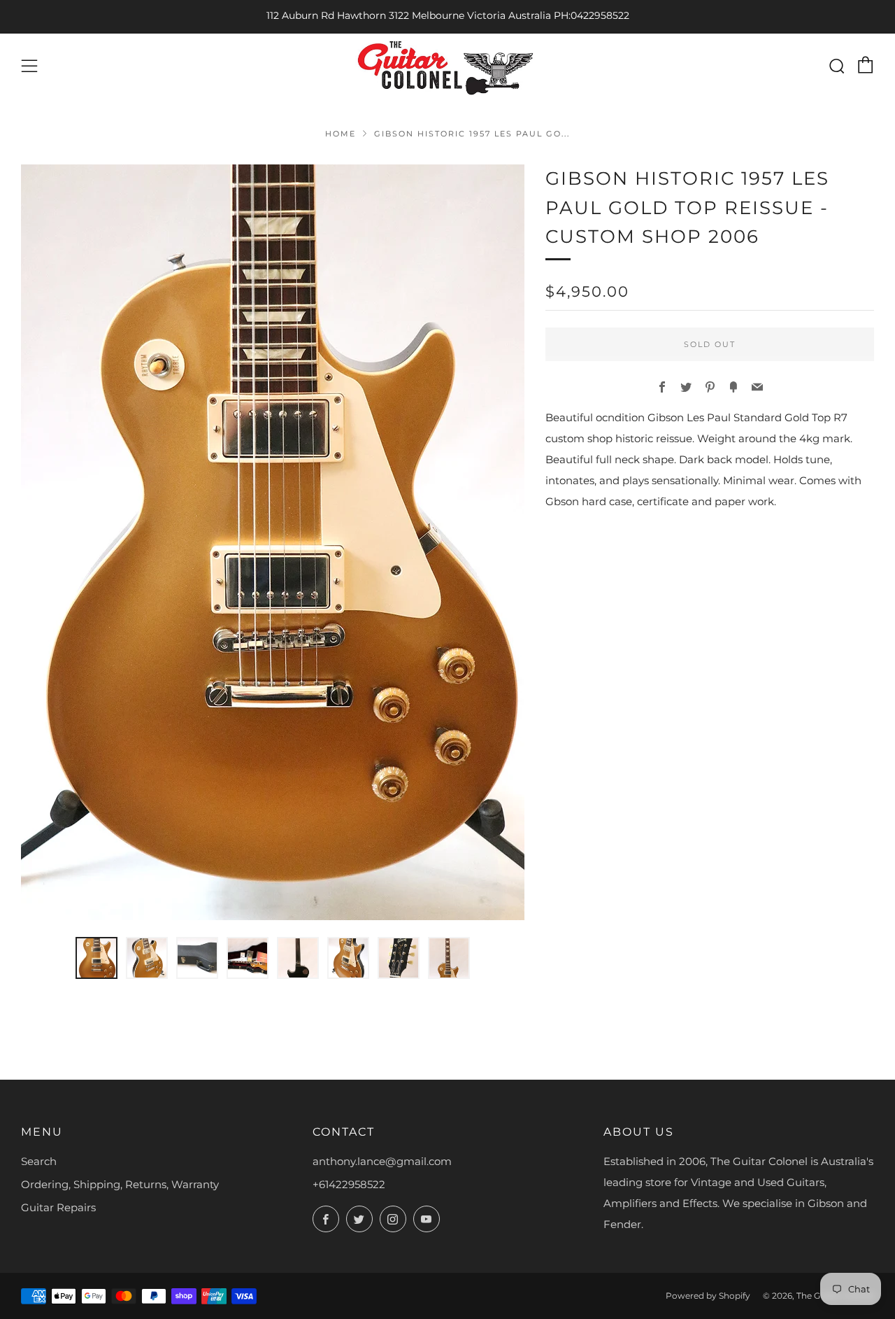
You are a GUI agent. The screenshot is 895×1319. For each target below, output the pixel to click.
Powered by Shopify (708, 1295)
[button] (96, 958)
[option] (272, 542)
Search (39, 1161)
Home (340, 134)
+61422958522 (349, 1184)
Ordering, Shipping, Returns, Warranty (120, 1184)
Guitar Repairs (58, 1207)
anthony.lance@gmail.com (382, 1161)
